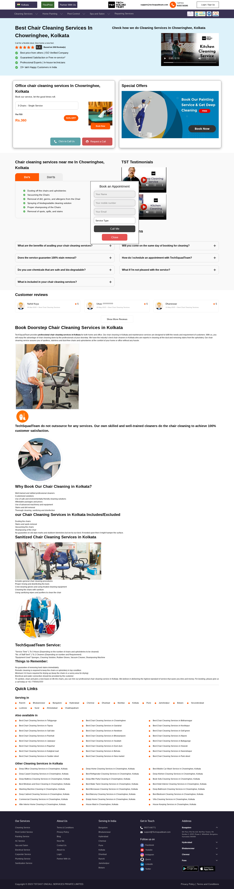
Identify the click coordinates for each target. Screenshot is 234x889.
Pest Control (73, 13)
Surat (37, 708)
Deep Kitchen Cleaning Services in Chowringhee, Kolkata (178, 774)
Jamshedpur (164, 703)
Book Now (100, 126)
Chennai (90, 703)
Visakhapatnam (72, 708)
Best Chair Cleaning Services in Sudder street (39, 756)
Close (114, 237)
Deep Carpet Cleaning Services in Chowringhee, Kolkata (43, 774)
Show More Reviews (117, 319)
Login (59, 854)
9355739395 (182, 6)
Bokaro (180, 703)
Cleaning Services (23, 13)
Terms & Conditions (65, 827)
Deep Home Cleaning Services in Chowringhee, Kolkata (110, 769)
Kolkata (135, 703)
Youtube (148, 850)
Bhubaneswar (39, 703)
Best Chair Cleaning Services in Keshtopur (171, 726)
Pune (148, 703)
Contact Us (61, 845)
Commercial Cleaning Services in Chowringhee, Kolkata (43, 799)
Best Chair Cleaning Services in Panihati (36, 736)
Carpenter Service (23, 854)
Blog (59, 836)
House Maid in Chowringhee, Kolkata (102, 804)
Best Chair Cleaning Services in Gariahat (103, 726)
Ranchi (22, 703)
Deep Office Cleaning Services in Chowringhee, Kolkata (43, 769)
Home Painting (50, 13)
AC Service (20, 841)
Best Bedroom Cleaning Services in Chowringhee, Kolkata (178, 794)
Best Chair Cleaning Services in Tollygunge (38, 720)
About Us (61, 850)
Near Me (60, 841)
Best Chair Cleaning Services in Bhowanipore (106, 736)
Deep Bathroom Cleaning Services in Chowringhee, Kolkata (179, 789)
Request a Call (98, 141)
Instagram (149, 855)
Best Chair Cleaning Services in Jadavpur (37, 741)
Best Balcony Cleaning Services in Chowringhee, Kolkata (110, 794)
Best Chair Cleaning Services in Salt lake (37, 731)
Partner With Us (68, 4)
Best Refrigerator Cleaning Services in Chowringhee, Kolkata (112, 774)
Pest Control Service (24, 832)
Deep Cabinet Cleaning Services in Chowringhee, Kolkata (44, 794)
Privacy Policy (63, 832)
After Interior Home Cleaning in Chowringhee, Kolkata (42, 804)
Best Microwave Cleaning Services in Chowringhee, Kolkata (112, 789)
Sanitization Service (23, 863)
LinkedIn (149, 864)
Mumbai (121, 703)
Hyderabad (74, 703)
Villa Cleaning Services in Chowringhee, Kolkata (174, 799)
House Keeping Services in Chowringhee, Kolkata (174, 804)
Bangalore (57, 703)
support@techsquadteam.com (154, 5)
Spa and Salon (97, 13)
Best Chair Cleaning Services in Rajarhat (37, 746)
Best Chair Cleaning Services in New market (105, 756)
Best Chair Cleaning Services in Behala (103, 751)
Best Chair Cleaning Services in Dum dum (104, 746)
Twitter (148, 869)
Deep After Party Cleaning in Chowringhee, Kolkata (108, 779)
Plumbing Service (22, 859)
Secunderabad (197, 703)
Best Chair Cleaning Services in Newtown (104, 731)
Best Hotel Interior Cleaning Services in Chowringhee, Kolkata (179, 784)
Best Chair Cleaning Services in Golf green (171, 731)
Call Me (114, 228)
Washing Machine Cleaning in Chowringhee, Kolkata (42, 789)
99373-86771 (150, 827)
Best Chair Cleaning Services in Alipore (170, 736)
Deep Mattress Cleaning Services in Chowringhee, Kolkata (44, 779)
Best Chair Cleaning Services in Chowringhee (106, 720)
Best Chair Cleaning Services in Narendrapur (172, 751)
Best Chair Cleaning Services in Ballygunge (172, 741)
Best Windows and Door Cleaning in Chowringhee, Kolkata (44, 784)
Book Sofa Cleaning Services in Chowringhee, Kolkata (176, 779)
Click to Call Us (67, 141)
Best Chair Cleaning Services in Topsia (36, 726)
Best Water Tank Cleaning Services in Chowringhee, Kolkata (112, 784)
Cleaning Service (22, 827)
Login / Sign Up (208, 5)
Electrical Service (22, 850)
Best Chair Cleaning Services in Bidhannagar (172, 720)
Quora (148, 859)
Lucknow (23, 708)
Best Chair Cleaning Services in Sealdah (103, 741)
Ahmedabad (52, 708)
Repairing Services (124, 13)
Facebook (149, 845)
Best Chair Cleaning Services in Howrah (170, 746)
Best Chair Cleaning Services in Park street (171, 756)
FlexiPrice (48, 4)
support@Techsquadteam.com (157, 832)
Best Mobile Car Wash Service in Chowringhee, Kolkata (177, 769)
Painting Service (22, 836)
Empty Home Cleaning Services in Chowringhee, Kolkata (110, 799)
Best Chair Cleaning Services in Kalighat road (39, 751)
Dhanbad (106, 703)
